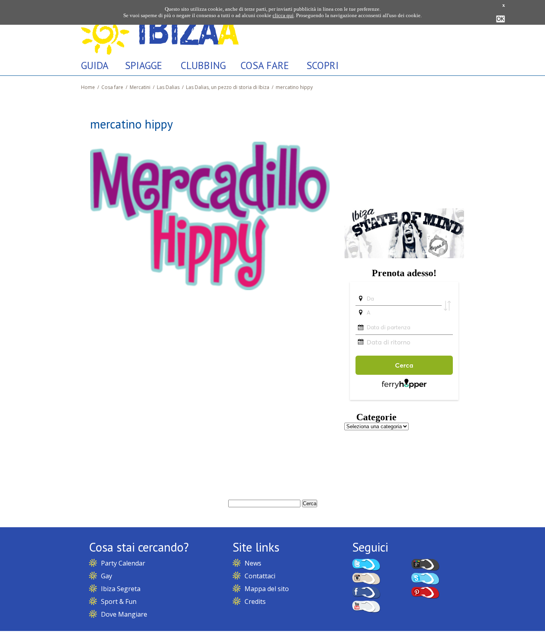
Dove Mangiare (124, 614)
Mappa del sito (267, 588)
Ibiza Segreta (120, 588)
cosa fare (265, 65)
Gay (106, 576)
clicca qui (283, 15)
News (253, 563)
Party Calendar (123, 563)
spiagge (143, 65)
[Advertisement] (404, 149)
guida (95, 65)
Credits (255, 601)
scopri (322, 65)
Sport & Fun (118, 601)
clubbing (203, 65)
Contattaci (260, 576)
